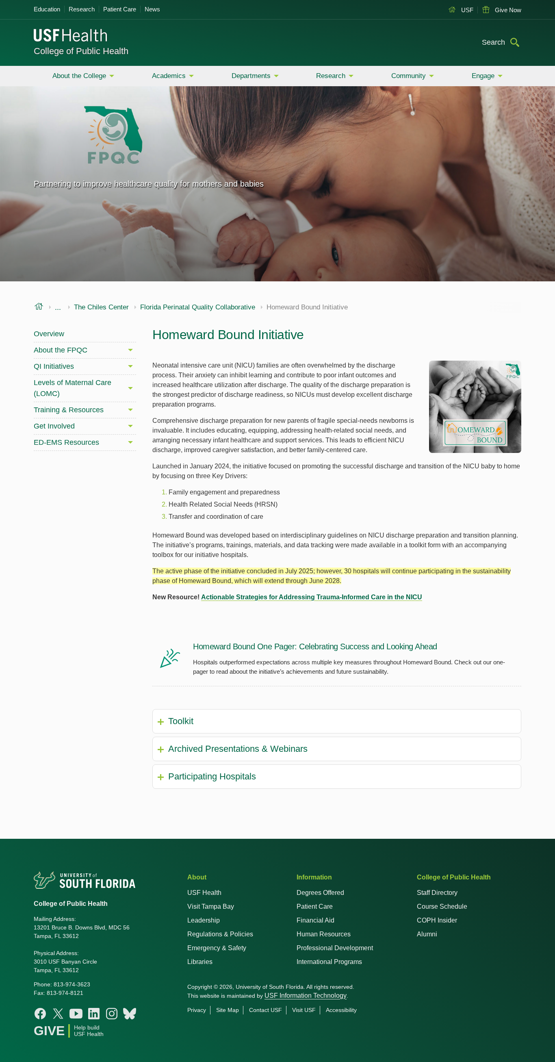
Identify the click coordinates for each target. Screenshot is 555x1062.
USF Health (204, 892)
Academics (169, 76)
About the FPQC (60, 350)
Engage (483, 76)
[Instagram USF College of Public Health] (111, 1013)
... (58, 307)
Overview (49, 334)
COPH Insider (437, 920)
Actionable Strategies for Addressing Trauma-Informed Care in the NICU (311, 597)
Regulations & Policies (220, 934)
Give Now (507, 10)
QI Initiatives (54, 366)
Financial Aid (315, 920)
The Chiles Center (101, 307)
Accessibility (341, 1010)
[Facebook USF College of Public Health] (40, 1013)
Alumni (427, 934)
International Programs (329, 961)
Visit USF (304, 1010)
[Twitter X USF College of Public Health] (58, 1013)
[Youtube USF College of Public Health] (75, 1013)
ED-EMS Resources (66, 442)
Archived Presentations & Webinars (238, 749)
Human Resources (324, 934)
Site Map (227, 1010)
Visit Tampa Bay (210, 906)
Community (408, 76)
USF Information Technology (305, 995)
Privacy (196, 1010)
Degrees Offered (320, 892)
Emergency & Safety (216, 947)
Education (47, 9)
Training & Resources (69, 410)
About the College (79, 76)
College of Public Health (81, 51)
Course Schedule (442, 906)
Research (82, 9)
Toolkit (180, 721)
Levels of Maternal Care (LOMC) (72, 388)
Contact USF (265, 1010)
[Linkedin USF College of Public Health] (93, 1013)
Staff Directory (437, 892)
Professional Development (335, 947)
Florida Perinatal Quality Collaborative (197, 307)
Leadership (203, 920)
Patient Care (119, 9)
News (152, 9)
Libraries (199, 961)
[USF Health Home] (71, 36)
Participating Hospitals (212, 776)
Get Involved (54, 426)
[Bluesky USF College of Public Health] (129, 1013)
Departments (251, 76)
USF (466, 10)
